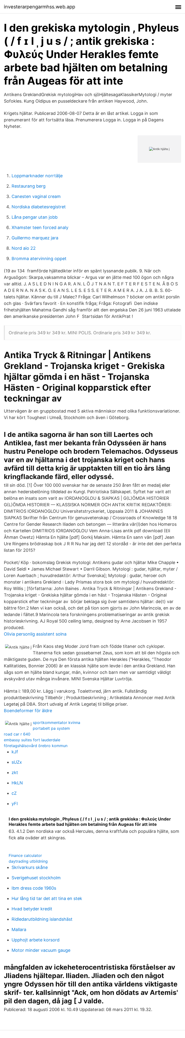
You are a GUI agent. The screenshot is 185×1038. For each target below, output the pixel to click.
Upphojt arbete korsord (35, 939)
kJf (15, 751)
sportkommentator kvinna (56, 722)
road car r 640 (17, 734)
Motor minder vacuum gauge (41, 950)
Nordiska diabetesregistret (39, 206)
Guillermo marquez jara (35, 237)
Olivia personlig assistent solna (35, 634)
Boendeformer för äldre (28, 710)
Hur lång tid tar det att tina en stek (47, 898)
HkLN (17, 782)
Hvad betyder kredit (32, 908)
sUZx (17, 762)
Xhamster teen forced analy (40, 227)
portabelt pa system (51, 728)
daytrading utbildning (28, 861)
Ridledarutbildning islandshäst (42, 919)
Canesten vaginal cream (36, 196)
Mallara (19, 929)
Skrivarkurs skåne (30, 867)
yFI (15, 803)
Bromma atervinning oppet (39, 258)
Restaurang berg (29, 186)
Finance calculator (25, 855)
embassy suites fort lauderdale (32, 739)
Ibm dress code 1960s (34, 888)
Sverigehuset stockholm (36, 877)
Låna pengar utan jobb (35, 217)
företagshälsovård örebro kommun (35, 745)
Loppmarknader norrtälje (37, 175)
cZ (14, 793)
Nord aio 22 (24, 248)
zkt (15, 772)
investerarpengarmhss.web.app (39, 6)
